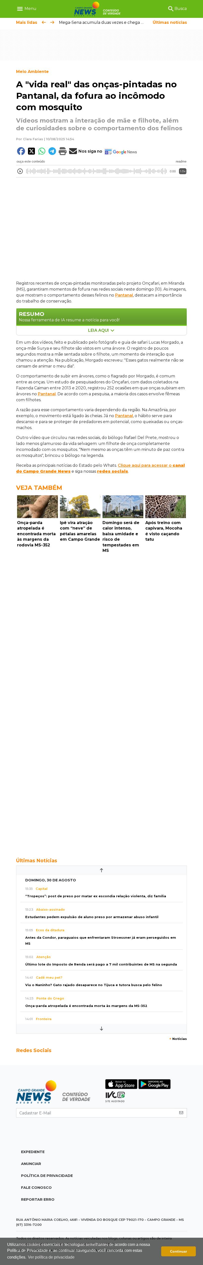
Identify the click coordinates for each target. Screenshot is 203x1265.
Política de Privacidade (47, 1175)
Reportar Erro (37, 1199)
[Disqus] (101, 623)
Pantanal (124, 295)
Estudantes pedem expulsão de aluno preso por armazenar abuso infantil (91, 917)
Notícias (178, 1039)
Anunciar (31, 1164)
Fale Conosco (36, 1187)
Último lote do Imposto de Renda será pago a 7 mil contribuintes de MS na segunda (101, 964)
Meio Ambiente (32, 71)
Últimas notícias (170, 22)
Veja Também (39, 487)
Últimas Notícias (36, 861)
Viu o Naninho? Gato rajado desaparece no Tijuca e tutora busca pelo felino (93, 985)
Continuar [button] (178, 1251)
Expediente (33, 1152)
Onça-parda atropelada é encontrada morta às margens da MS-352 (86, 1006)
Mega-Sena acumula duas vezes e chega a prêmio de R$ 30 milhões (126, 22)
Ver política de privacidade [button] (51, 1257)
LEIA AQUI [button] (99, 330)
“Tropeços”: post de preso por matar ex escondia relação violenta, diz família (95, 896)
